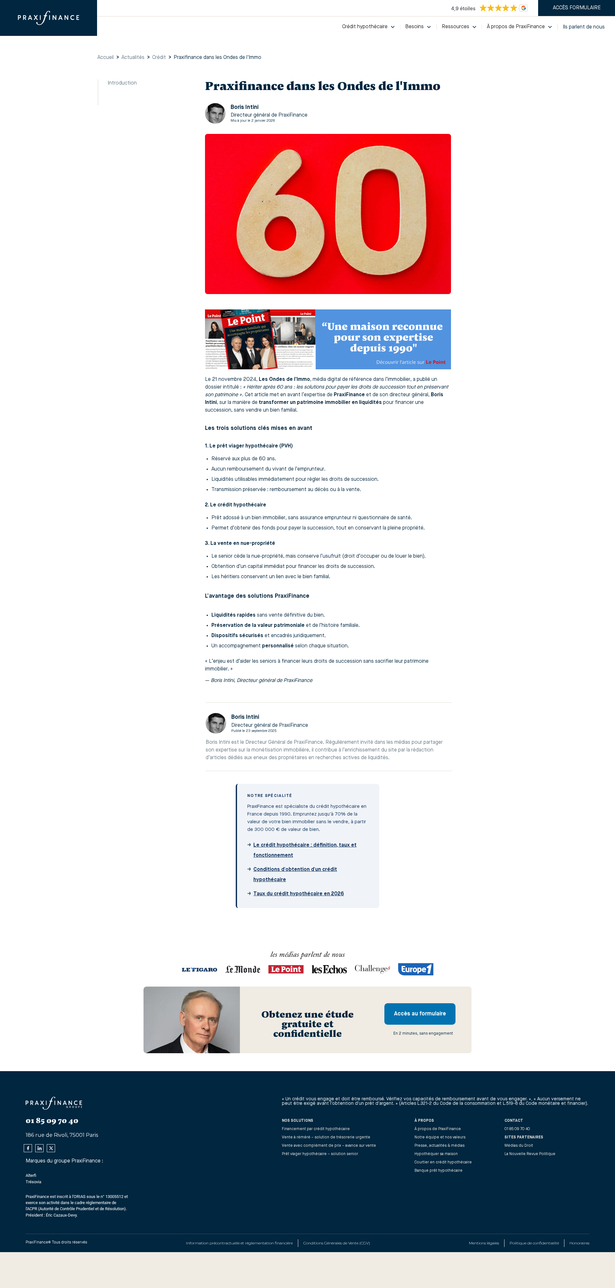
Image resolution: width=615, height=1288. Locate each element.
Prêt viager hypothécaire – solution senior (320, 1154)
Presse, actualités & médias (439, 1146)
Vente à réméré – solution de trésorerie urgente (326, 1137)
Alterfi (31, 1175)
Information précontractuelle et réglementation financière (239, 1243)
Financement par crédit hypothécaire (316, 1129)
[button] (368, 27)
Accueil (105, 57)
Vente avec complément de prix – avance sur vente (329, 1146)
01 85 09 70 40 (517, 1129)
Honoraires (579, 1243)
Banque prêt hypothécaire (438, 1171)
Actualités (132, 57)
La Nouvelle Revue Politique (529, 1154)
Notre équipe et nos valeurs (439, 1137)
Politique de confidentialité (534, 1243)
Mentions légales (484, 1243)
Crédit (159, 57)
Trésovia (33, 1181)
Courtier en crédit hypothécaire (443, 1162)
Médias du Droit (518, 1146)
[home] (48, 18)
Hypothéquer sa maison (436, 1154)
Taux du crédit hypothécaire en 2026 (298, 894)
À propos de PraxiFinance (437, 1129)
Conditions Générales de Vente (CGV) (336, 1243)
